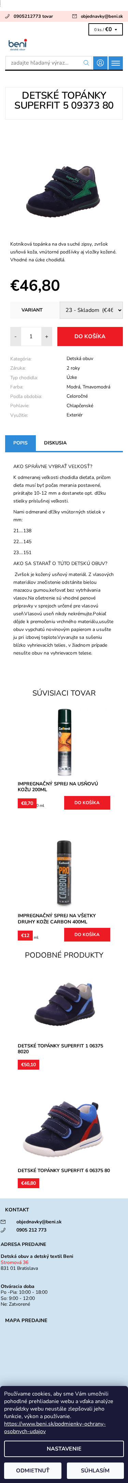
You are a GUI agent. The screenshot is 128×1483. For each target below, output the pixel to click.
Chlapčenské (80, 405)
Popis (20, 443)
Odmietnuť (32, 1470)
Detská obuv (80, 358)
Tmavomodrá (96, 387)
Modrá (73, 387)
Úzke (72, 377)
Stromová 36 (14, 1262)
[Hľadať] (86, 63)
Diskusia (55, 443)
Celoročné (77, 396)
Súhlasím (95, 1470)
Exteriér (75, 415)
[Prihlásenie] (100, 63)
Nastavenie (64, 1449)
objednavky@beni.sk (102, 16)
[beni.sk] (64, 44)
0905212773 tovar (33, 16)
